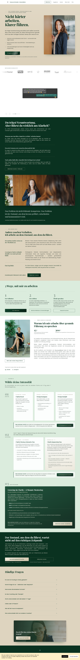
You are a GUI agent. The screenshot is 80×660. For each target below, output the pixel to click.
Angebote (55, 2)
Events (61, 2)
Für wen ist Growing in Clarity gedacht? (16, 580)
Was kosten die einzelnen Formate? (15, 589)
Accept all (64, 656)
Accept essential (74, 656)
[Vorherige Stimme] (6, 114)
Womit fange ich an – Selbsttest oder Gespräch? (19, 584)
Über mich (67, 2)
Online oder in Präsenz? (11, 603)
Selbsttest (48, 2)
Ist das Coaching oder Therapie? (14, 594)
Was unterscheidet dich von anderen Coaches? (18, 613)
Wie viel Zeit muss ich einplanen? (14, 608)
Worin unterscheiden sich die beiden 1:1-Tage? (18, 599)
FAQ (73, 2)
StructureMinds (59, 350)
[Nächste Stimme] (9, 114)
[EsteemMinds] (40, 650)
